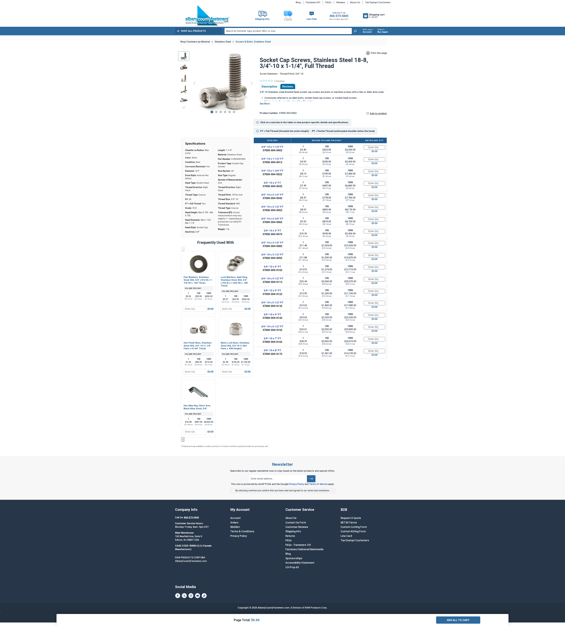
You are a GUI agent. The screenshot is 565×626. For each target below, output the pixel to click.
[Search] (355, 31)
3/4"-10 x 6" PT (272, 314)
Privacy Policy (296, 484)
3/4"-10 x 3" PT (272, 230)
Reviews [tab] (287, 86)
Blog (298, 2)
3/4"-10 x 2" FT (272, 182)
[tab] (269, 86)
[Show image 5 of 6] (229, 112)
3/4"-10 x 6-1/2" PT (272, 326)
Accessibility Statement (299, 562)
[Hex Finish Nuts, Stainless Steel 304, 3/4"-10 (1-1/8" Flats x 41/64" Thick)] (198, 329)
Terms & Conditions (242, 531)
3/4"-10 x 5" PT (272, 290)
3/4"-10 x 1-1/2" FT (272, 158)
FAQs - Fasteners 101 (298, 544)
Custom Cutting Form (354, 527)
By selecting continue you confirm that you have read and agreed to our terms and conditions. (282, 490)
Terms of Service (318, 484)
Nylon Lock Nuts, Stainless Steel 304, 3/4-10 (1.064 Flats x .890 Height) (235, 345)
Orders (234, 522)
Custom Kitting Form (353, 531)
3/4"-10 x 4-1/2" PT (272, 278)
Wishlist (235, 527)
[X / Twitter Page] (184, 595)
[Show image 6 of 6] (234, 112)
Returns (290, 535)
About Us (355, 2)
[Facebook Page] (177, 595)
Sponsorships (293, 558)
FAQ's (328, 2)
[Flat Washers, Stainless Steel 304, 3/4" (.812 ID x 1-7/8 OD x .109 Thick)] (198, 263)
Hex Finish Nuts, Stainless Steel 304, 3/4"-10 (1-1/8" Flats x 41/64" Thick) (198, 345)
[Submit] (311, 478)
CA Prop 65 (292, 567)
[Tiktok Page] (204, 595)
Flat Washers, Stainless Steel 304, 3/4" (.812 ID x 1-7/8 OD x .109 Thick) (198, 280)
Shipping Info (293, 531)
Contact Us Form (295, 522)
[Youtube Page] (197, 595)
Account (235, 518)
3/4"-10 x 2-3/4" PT (272, 218)
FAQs (288, 540)
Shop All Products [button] (193, 31)
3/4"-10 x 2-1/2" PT (272, 206)
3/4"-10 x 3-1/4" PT (272, 242)
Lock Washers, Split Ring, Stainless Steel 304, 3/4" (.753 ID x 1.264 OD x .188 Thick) (234, 281)
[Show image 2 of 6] (216, 112)
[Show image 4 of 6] (225, 112)
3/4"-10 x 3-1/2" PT (272, 254)
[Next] (251, 83)
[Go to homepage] (207, 15)
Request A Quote (351, 518)
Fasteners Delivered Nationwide (304, 549)
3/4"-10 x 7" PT (272, 338)
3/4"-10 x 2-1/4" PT (272, 194)
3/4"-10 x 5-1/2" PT (272, 302)
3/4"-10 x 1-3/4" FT (272, 170)
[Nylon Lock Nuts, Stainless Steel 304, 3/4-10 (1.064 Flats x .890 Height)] (235, 329)
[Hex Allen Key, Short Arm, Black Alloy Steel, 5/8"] (198, 392)
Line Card (346, 535)
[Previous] (194, 83)
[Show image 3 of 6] (221, 112)
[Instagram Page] (190, 595)
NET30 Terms (349, 522)
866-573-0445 (339, 16)
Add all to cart (458, 620)
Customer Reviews (296, 527)
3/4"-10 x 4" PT (272, 266)
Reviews (340, 2)
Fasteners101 (313, 2)
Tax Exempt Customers (377, 2)
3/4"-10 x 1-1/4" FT (272, 146)
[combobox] (288, 31)
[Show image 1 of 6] (212, 112)
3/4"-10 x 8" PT (272, 350)
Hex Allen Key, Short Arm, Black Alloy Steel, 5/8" (197, 407)
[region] (216, 83)
